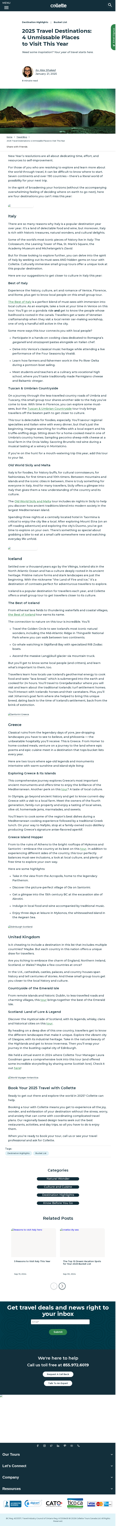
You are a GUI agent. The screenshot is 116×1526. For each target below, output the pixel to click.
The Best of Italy (19, 302)
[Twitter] (51, 1446)
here (17, 1068)
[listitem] (58, 1179)
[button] (62, 1286)
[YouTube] (72, 1446)
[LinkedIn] (58, 1446)
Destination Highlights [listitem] (19, 1153)
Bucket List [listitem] (40, 1153)
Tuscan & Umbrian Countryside (49, 408)
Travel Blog (21, 137)
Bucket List (60, 22)
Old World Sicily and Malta (32, 501)
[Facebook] (38, 1446)
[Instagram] (44, 1446)
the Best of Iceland (21, 614)
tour (64, 789)
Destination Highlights (35, 22)
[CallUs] (78, 1446)
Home (9, 137)
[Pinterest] (65, 1446)
